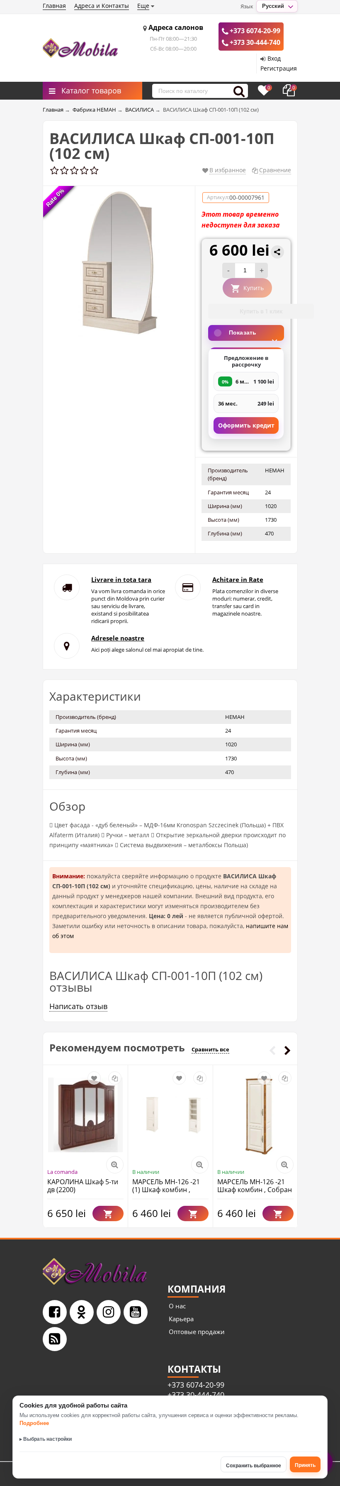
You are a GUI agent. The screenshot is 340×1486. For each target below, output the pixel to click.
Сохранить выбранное (253, 1466)
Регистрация (278, 68)
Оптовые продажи (197, 1331)
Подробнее (34, 1423)
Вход (274, 58)
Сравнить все (210, 1049)
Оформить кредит (246, 425)
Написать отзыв (78, 1006)
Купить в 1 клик (261, 311)
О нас (177, 1306)
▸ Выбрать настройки (45, 1439)
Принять (305, 1465)
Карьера (181, 1319)
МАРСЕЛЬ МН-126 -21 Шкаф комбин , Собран (254, 1185)
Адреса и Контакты (101, 6)
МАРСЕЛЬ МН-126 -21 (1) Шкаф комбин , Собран (166, 1189)
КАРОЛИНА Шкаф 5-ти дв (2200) (82, 1185)
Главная (54, 6)
